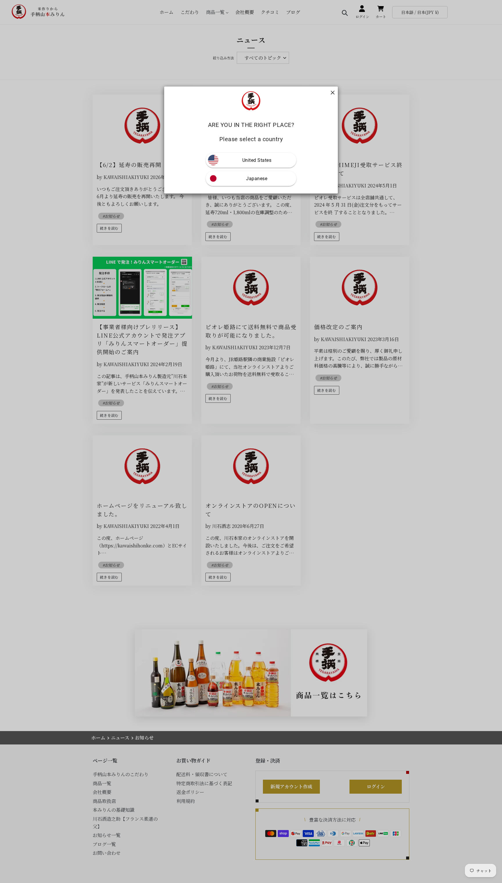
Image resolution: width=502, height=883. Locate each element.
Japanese (256, 178)
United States (257, 160)
